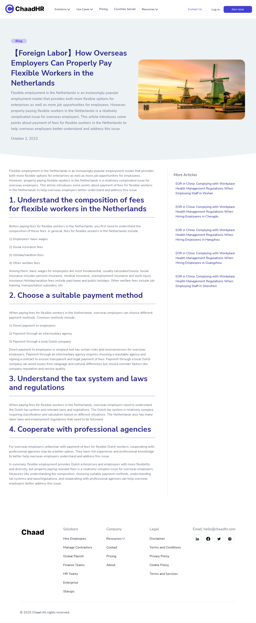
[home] (27, 9)
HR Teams (70, 574)
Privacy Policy (159, 556)
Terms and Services (164, 574)
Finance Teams (74, 565)
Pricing (103, 9)
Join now (238, 9)
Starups (68, 591)
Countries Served (124, 9)
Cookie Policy (159, 565)
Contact (111, 547)
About (110, 565)
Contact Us (195, 9)
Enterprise (70, 582)
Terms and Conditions (165, 547)
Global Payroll (73, 556)
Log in (216, 9)
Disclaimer (157, 538)
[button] (62, 9)
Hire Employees (74, 538)
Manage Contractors (77, 547)
